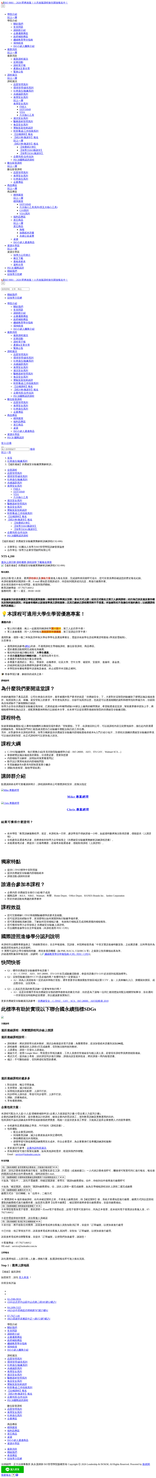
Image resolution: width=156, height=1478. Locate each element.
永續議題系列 (20, 94)
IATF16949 (25, 109)
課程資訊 (12, 75)
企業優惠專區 (20, 33)
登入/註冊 (6, 443)
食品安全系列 (20, 124)
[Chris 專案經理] (10, 803)
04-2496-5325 (14, 1307)
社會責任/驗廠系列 (23, 91)
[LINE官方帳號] (17, 1475)
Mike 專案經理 (78, 796)
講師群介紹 (19, 30)
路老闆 (146, 1464)
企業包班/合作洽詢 (23, 156)
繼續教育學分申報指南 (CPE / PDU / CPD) (66, 954)
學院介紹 (12, 14)
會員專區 (12, 1455)
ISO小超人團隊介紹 (23, 46)
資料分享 (18, 264)
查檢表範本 (19, 261)
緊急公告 (18, 71)
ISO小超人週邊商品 (23, 242)
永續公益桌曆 (27, 236)
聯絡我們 (12, 271)
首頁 (9, 458)
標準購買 (18, 195)
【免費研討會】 (28, 147)
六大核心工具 (27, 115)
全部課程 (12, 470)
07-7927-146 (13, 1316)
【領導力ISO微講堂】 (31, 150)
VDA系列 (25, 213)
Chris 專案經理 (78, 809)
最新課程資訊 (20, 59)
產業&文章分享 (21, 68)
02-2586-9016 (14, 1299)
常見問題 (18, 27)
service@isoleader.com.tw (28, 1154)
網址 (27, 646)
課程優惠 (21, 562)
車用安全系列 (20, 97)
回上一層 (12, 17)
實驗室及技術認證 (23, 128)
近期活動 (18, 62)
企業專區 (18, 182)
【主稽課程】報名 (23, 134)
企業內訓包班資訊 (36, 1148)
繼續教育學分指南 (23, 39)
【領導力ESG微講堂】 (32, 153)
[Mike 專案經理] (10, 790)
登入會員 (24, 1277)
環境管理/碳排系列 (23, 87)
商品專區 (12, 185)
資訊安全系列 (20, 118)
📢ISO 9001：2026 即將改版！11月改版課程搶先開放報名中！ (34, 2)
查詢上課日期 (8, 562)
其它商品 (18, 220)
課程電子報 (19, 65)
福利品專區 (19, 216)
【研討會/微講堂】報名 (25, 137)
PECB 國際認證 (15, 268)
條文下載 (18, 258)
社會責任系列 (20, 179)
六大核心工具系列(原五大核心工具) (39, 207)
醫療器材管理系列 (23, 121)
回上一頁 (6, 452)
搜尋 (32, 449)
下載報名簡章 (44, 562)
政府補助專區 (20, 36)
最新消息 (12, 49)
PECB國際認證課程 (23, 159)
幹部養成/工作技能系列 (25, 131)
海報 (22, 229)
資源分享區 (13, 245)
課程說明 (32, 562)
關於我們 (18, 24)
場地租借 (18, 43)
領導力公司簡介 (21, 255)
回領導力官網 (14, 274)
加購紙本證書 (27, 232)
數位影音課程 (14, 163)
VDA (22, 112)
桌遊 (15, 239)
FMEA (23, 106)
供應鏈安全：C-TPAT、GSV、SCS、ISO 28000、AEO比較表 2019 (73, 1001)
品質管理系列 (20, 84)
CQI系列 (24, 210)
